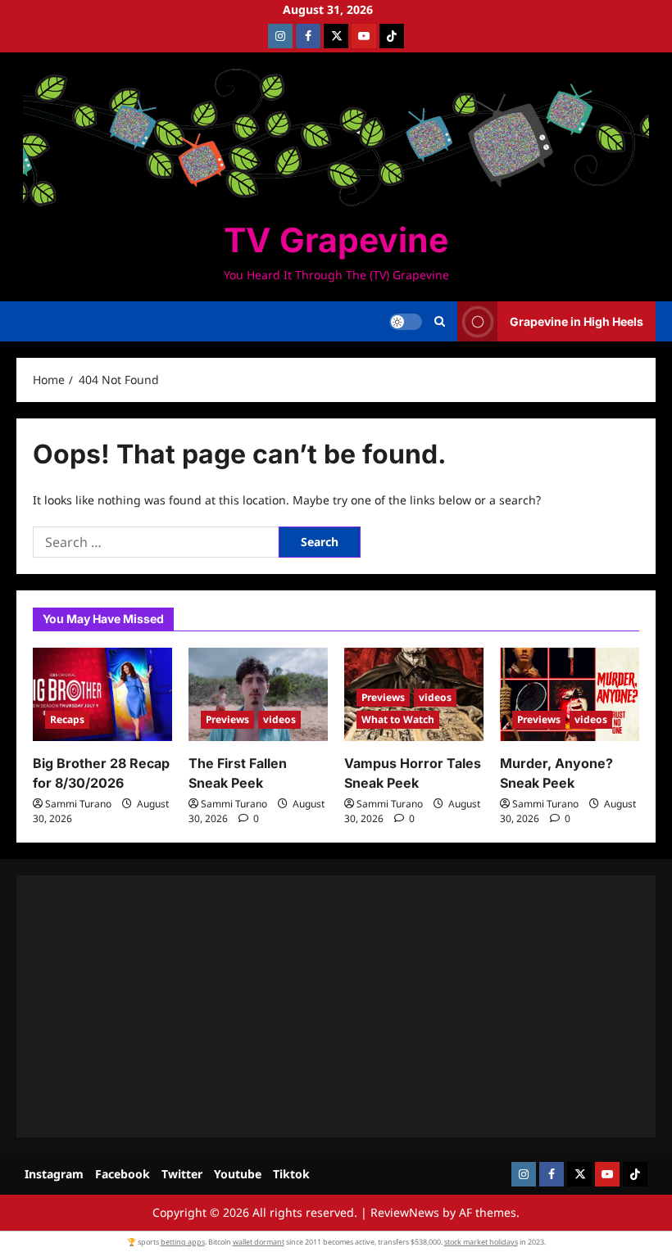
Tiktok (291, 1174)
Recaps (67, 719)
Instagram (54, 1174)
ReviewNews (404, 1212)
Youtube (237, 1174)
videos (279, 719)
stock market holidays (481, 1241)
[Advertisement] (336, 1006)
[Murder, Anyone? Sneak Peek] (569, 694)
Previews (227, 719)
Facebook (122, 1174)
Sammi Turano (78, 804)
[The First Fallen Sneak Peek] (258, 694)
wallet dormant (258, 1241)
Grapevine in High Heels (576, 321)
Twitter (181, 1174)
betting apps (183, 1241)
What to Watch (397, 719)
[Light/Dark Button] (405, 322)
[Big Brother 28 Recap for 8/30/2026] (102, 694)
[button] (439, 321)
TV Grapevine (336, 239)
